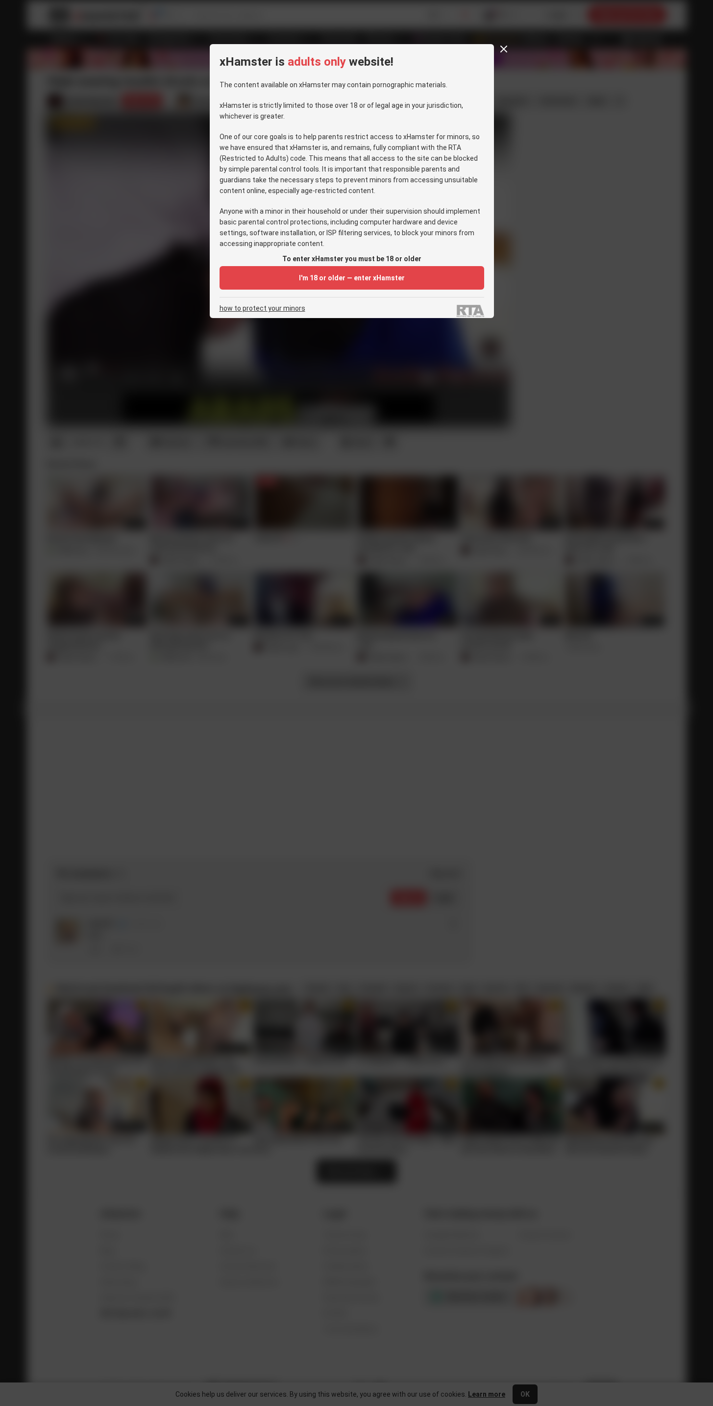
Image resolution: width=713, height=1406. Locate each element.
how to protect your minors (262, 308)
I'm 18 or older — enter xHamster (352, 278)
